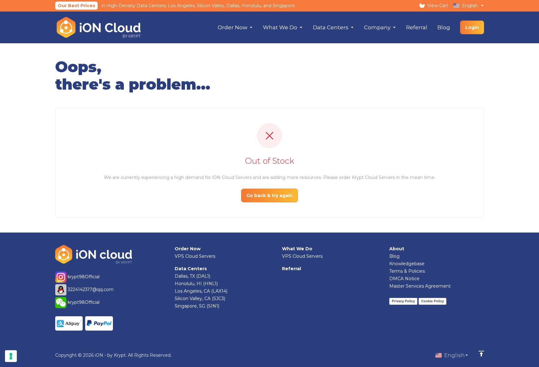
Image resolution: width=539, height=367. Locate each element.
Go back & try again (269, 195)
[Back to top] (481, 353)
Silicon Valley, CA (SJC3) (200, 298)
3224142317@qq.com (91, 289)
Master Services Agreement (420, 286)
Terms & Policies (407, 271)
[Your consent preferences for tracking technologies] (11, 356)
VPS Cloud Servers (195, 256)
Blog (394, 256)
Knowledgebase (407, 263)
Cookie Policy (432, 301)
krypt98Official (83, 277)
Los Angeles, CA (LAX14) (201, 291)
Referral (291, 268)
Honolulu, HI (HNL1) (196, 283)
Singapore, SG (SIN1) (197, 306)
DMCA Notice (404, 278)
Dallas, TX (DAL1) (192, 276)
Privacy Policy (403, 301)
